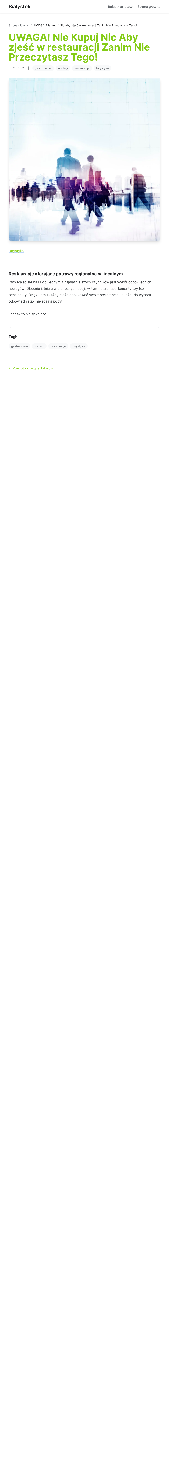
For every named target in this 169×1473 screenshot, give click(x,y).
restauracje (81, 68)
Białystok (20, 6)
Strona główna (148, 7)
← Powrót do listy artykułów (31, 368)
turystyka (102, 68)
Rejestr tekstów (120, 7)
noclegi (63, 68)
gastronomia (43, 68)
